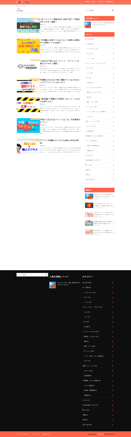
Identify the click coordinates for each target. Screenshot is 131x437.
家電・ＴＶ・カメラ (93, 121)
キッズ (90, 68)
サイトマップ (35, 434)
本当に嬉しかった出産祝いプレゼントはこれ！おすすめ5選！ (103, 232)
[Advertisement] (100, 253)
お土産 (90, 82)
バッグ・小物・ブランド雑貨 (96, 111)
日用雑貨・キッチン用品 (94, 136)
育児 (88, 174)
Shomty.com (100, 434)
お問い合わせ (109, 1)
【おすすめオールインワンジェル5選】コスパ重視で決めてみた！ (103, 206)
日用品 (90, 150)
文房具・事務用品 (93, 145)
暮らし (94, 1)
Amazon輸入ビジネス (93, 160)
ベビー (90, 73)
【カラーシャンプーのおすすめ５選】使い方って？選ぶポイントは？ (103, 214)
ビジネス (101, 1)
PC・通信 (89, 44)
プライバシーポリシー (22, 434)
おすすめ (87, 1)
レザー (90, 116)
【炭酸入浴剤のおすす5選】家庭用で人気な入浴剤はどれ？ (103, 223)
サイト (90, 53)
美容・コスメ (92, 102)
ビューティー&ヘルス (93, 87)
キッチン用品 (92, 140)
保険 (88, 170)
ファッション (91, 107)
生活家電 (90, 131)
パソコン (90, 58)
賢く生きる (90, 179)
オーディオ (91, 126)
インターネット (92, 49)
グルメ (89, 78)
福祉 (89, 97)
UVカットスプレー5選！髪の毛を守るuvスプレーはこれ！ (103, 197)
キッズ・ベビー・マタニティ (95, 63)
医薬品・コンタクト (94, 92)
